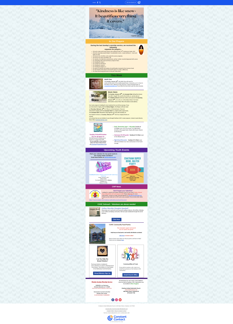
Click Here (130, 194)
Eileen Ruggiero (135, 284)
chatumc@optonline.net (113, 313)
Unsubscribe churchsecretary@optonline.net (116, 309)
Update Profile (110, 311)
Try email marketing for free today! (116, 321)
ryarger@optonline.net (110, 86)
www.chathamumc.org (131, 290)
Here (122, 240)
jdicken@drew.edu (110, 157)
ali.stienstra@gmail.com (135, 195)
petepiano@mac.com (101, 120)
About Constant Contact (120, 311)
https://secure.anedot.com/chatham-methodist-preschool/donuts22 (108, 200)
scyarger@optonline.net (98, 144)
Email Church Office (131, 275)
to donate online (129, 235)
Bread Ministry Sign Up (102, 273)
